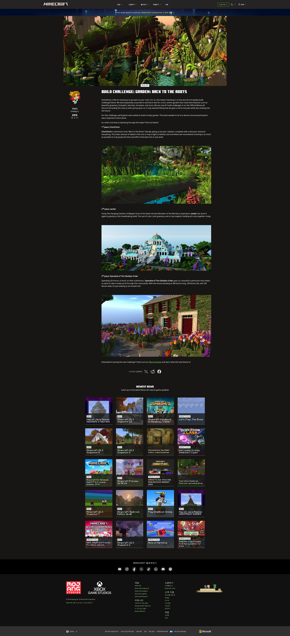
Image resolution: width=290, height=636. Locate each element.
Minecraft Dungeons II (142, 588)
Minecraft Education (141, 596)
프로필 (167, 615)
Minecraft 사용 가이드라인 (74, 602)
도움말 (167, 598)
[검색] (234, 4)
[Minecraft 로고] (55, 4)
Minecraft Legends (141, 594)
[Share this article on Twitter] (146, 371)
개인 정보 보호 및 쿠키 (111, 631)
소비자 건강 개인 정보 (127, 631)
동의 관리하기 (88, 602)
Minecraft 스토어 (170, 588)
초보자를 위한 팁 (170, 595)
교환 (166, 618)
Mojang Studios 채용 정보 (143, 606)
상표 (145, 631)
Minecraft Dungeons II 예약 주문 (156, 12)
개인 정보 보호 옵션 (180, 631)
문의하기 (167, 608)
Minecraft (138, 586)
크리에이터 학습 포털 (141, 603)
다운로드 (167, 606)
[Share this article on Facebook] (159, 371)
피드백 (167, 600)
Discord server (155, 362)
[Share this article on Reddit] (153, 371)
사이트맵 (167, 603)
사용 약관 (139, 631)
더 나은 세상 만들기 (141, 608)
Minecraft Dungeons (141, 591)
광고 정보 (152, 631)
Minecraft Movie (140, 611)
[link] (119, 569)
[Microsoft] (205, 631)
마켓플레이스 (169, 586)
